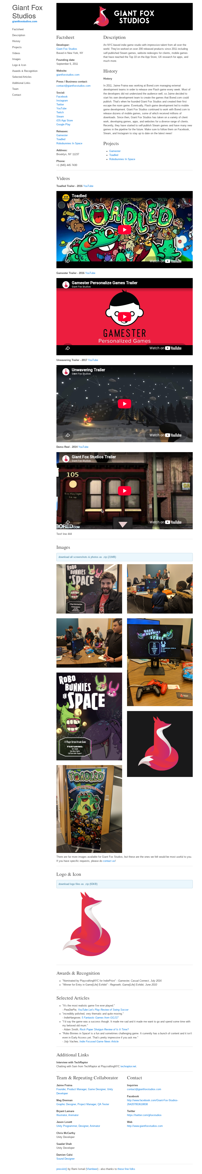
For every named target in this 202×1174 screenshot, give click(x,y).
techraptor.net (128, 1066)
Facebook (62, 96)
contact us (109, 861)
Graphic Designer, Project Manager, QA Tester (82, 1104)
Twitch (60, 112)
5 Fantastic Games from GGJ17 (100, 1017)
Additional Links (21, 83)
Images (16, 59)
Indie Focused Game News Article (99, 1041)
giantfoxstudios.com (24, 21)
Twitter (60, 104)
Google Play (63, 124)
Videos (16, 53)
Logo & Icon (19, 65)
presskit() (61, 1169)
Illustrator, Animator (67, 1115)
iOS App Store (64, 120)
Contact (16, 95)
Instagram (62, 100)
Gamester (62, 135)
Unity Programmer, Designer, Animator (78, 1126)
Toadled (60, 139)
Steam (60, 116)
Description (18, 35)
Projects (17, 47)
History (16, 41)
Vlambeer (92, 1169)
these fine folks (126, 1169)
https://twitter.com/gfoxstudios (144, 1115)
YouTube (61, 108)
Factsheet (18, 29)
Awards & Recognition (24, 71)
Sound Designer (65, 1158)
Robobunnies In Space (69, 143)
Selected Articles (22, 77)
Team (15, 89)
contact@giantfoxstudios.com (73, 85)
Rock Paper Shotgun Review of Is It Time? (104, 1029)
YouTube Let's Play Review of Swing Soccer (103, 1009)
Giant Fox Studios (66, 49)
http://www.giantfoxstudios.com (145, 1126)
